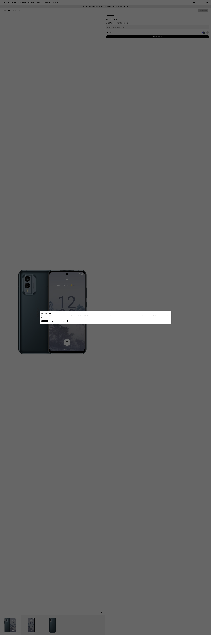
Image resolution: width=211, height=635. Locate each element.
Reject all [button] (64, 321)
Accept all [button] (45, 321)
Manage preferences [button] (54, 321)
